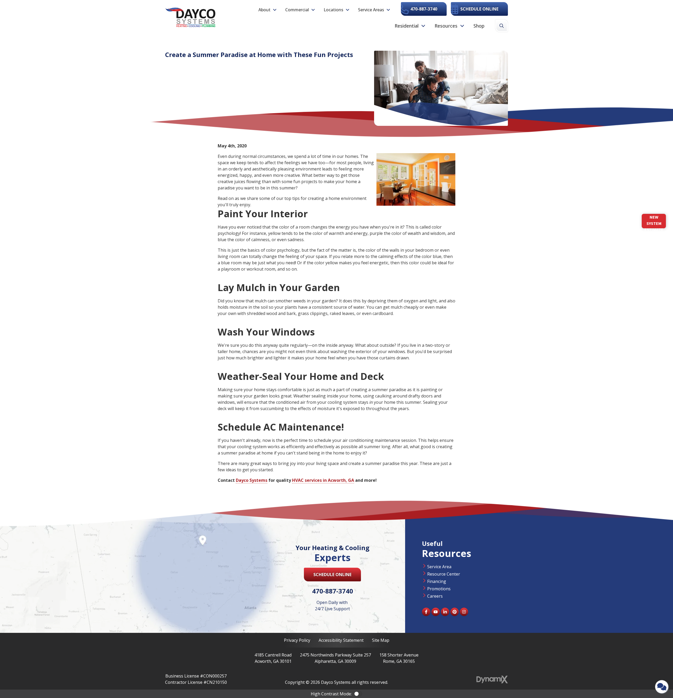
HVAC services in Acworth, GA (323, 480)
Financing (436, 581)
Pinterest (454, 612)
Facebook (426, 612)
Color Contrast (358, 693)
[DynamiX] (492, 679)
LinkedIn (445, 612)
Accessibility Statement (341, 640)
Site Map (380, 640)
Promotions (439, 589)
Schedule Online (479, 9)
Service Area (439, 567)
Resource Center (443, 574)
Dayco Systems (251, 480)
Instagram (464, 612)
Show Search (501, 25)
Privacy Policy (297, 640)
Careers (435, 596)
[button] (267, 9)
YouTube (435, 612)
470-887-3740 (423, 9)
